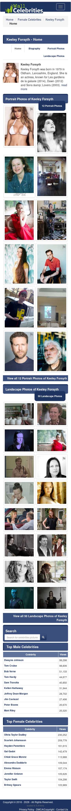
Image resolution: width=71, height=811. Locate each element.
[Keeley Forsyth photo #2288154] (52, 598)
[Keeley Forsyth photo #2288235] (52, 519)
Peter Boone (11, 704)
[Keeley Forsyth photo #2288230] (52, 308)
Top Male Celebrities (22, 646)
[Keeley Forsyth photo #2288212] (19, 571)
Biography (34, 48)
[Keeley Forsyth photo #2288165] (52, 466)
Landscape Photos (54, 56)
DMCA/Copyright (45, 809)
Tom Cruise (10, 665)
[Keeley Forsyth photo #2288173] (19, 126)
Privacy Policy (26, 809)
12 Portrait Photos (52, 106)
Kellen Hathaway (13, 688)
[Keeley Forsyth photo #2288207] (52, 220)
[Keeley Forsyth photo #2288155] (52, 545)
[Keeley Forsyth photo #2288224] (52, 571)
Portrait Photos (56, 48)
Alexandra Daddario (15, 762)
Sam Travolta (11, 682)
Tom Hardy (10, 677)
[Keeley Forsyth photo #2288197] (52, 493)
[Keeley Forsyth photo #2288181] (19, 308)
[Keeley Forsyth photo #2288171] (19, 414)
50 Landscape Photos (50, 396)
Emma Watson (12, 768)
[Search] (43, 637)
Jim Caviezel (11, 699)
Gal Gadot (9, 751)
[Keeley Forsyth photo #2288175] (52, 414)
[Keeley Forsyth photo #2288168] (19, 493)
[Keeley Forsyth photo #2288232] (52, 133)
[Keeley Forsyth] (11, 73)
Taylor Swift (10, 779)
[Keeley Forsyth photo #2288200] (19, 466)
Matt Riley (9, 710)
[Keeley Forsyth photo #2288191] (19, 264)
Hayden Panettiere (14, 746)
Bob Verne (10, 671)
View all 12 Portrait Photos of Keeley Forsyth (37, 378)
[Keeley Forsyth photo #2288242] (19, 598)
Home (18, 48)
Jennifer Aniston (13, 773)
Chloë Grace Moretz (15, 757)
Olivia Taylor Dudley (15, 734)
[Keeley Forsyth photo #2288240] (19, 519)
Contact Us (62, 809)
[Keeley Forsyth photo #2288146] (52, 440)
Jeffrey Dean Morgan (16, 693)
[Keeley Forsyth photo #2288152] (19, 545)
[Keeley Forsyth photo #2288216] (52, 176)
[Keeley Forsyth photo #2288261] (19, 351)
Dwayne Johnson (13, 660)
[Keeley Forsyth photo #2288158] (19, 176)
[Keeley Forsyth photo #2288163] (19, 220)
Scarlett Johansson (15, 740)
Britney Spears (12, 785)
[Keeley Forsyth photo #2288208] (52, 351)
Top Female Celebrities (24, 721)
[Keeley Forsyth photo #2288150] (19, 440)
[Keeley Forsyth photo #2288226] (52, 264)
